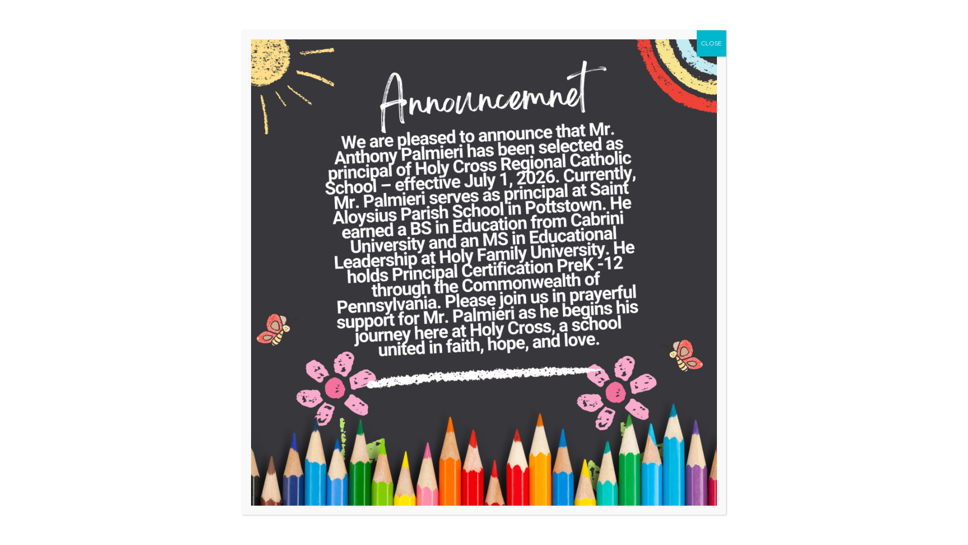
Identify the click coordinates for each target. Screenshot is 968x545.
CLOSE (711, 43)
